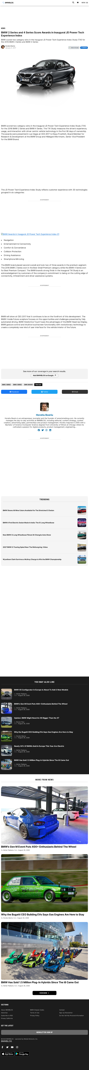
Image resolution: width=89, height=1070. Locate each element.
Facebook (15, 392)
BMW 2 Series (6, 384)
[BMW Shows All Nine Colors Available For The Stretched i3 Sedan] (81, 507)
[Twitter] (42, 430)
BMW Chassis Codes (37, 1010)
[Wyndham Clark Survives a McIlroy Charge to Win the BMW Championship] (81, 556)
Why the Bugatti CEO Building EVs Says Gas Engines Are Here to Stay (43, 732)
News (3, 28)
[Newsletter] (78, 3)
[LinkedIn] (50, 430)
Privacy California (7, 1018)
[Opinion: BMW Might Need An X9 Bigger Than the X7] (6, 718)
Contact (62, 1010)
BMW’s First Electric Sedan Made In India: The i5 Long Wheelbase (28, 523)
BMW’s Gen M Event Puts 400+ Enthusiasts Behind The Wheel (40, 704)
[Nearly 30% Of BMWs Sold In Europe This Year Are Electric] (6, 746)
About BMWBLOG (7, 1010)
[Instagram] (46, 430)
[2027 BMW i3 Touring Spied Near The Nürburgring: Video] (81, 544)
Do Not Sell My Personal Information (71, 1015)
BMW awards (28, 384)
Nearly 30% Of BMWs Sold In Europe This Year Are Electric (39, 746)
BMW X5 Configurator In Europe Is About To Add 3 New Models (41, 690)
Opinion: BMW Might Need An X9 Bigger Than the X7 (36, 718)
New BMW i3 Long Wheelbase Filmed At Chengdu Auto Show (27, 535)
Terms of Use (34, 1013)
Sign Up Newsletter (66, 1013)
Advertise (4, 1013)
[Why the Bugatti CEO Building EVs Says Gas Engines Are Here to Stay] (6, 732)
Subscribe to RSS (7, 1015)
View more (44, 993)
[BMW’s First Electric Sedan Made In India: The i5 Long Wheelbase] (81, 519)
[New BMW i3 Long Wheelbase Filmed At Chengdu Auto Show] (81, 532)
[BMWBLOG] (44, 1041)
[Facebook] (38, 430)
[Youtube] (13, 1048)
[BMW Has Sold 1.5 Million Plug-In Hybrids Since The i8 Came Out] (6, 760)
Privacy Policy (34, 1015)
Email (76, 392)
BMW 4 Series (17, 384)
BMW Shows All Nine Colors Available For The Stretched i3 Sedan (28, 510)
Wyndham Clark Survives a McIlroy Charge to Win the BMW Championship (32, 559)
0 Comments (84, 47)
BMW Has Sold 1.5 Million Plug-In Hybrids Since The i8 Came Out (41, 760)
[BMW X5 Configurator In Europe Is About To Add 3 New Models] (6, 690)
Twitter (45, 392)
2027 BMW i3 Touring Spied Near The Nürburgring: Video (25, 547)
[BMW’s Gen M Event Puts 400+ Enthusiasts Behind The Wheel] (6, 704)
